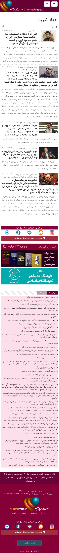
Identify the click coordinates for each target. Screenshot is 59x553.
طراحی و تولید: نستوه (27, 551)
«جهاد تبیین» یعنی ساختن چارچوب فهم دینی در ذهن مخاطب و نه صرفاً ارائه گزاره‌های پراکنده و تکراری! (20, 155)
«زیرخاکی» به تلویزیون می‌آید (45, 367)
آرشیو (14, 513)
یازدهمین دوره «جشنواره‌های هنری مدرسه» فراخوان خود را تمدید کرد (32, 465)
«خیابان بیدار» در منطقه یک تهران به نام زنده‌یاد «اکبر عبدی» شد (33, 414)
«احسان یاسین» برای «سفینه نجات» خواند (41, 297)
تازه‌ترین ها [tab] (52, 292)
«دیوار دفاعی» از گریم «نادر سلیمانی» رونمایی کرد (38, 347)
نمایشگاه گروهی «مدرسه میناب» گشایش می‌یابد (38, 327)
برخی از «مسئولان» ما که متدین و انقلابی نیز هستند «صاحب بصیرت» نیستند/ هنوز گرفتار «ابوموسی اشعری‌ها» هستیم (30, 403)
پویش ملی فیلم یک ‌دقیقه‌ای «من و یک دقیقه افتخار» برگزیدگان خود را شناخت (29, 300)
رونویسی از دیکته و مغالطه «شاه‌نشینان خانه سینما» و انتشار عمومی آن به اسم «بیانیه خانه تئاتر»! (31, 309)
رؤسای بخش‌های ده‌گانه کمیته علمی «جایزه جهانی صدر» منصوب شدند (31, 423)
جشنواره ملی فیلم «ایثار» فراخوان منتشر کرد (40, 374)
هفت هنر (9, 477)
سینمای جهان (31, 474)
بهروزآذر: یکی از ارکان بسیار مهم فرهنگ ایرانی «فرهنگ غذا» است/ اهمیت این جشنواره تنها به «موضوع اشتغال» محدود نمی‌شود (30, 460)
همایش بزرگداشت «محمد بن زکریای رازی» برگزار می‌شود (36, 323)
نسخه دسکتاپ (29, 543)
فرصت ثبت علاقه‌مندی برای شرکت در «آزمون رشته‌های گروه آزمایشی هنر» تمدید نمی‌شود (31, 342)
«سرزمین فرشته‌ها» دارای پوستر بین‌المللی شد (40, 446)
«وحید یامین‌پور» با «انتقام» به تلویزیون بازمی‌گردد (38, 371)
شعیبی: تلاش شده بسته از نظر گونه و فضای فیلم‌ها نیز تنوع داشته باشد (31, 320)
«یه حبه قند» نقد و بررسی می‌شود (44, 437)
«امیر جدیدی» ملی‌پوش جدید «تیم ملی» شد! (40, 433)
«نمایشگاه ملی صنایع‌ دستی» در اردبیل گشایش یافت (37, 304)
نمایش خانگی (46, 477)
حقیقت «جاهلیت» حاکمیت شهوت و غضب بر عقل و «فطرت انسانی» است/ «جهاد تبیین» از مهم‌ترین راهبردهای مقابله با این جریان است (20, 130)
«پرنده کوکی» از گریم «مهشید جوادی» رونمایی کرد (38, 331)
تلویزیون (20, 477)
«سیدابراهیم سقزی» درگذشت (45, 357)
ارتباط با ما (23, 513)
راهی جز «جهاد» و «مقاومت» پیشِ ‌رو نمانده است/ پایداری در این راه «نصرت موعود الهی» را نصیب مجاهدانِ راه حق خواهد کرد (21, 38)
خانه (53, 474)
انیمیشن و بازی (31, 477)
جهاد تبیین (48, 20)
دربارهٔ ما (34, 513)
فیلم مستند (18, 474)
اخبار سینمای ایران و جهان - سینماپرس (28, 6)
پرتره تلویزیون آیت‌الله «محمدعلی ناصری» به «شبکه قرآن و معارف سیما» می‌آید (29, 350)
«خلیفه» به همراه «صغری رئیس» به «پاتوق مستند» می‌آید (36, 354)
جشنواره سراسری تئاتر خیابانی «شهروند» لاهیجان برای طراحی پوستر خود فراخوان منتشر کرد (30, 315)
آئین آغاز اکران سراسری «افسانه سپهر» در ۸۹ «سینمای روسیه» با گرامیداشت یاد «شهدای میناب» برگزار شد (30, 336)
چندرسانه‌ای (28, 481)
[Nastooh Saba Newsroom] (36, 551)
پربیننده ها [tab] (42, 292)
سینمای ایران (44, 474)
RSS (45, 513)
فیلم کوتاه (7, 474)
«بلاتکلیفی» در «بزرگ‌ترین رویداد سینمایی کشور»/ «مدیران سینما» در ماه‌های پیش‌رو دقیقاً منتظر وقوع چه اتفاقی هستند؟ (31, 380)
